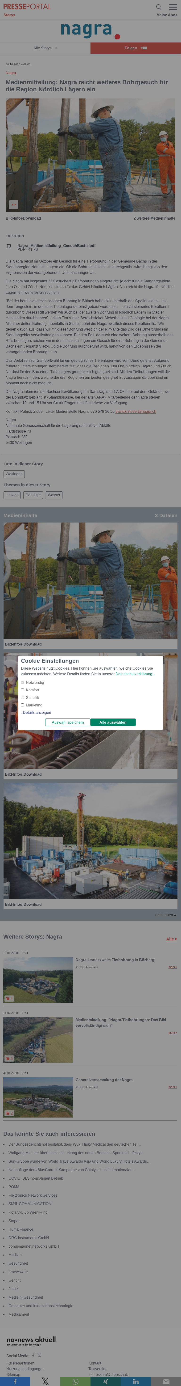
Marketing (34, 705)
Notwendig (35, 682)
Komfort (32, 690)
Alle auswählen (113, 722)
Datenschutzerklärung (133, 674)
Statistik (32, 698)
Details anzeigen (37, 712)
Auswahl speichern (68, 722)
